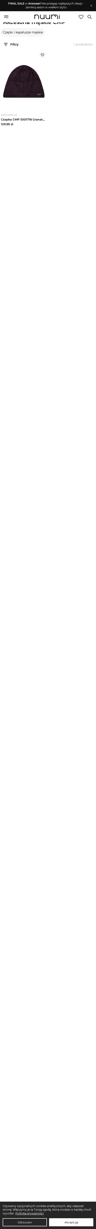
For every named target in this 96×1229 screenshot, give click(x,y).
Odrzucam (25, 1222)
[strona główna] (47, 17)
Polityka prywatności (29, 1213)
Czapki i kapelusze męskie (23, 32)
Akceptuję (71, 1222)
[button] (46, 5)
